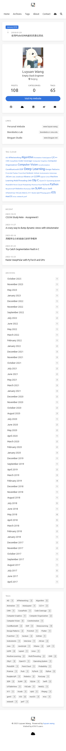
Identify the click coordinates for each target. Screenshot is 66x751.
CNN (7, 161)
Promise (35, 185)
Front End (22, 173)
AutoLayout (46, 157)
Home (7, 14)
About (36, 14)
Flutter (15, 173)
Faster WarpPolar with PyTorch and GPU (25, 260)
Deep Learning (34, 169)
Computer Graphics (40, 161)
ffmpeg (43, 193)
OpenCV (42, 181)
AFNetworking (14, 157)
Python (54, 184)
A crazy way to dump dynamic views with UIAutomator (32, 228)
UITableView (10, 193)
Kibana (27, 176)
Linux (48, 177)
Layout (42, 177)
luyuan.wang (48, 723)
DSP (22, 169)
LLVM (37, 176)
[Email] (55, 107)
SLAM (38, 188)
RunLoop (27, 189)
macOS (9, 196)
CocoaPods (14, 161)
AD (7, 157)
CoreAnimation (44, 165)
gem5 (48, 193)
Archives (17, 14)
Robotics (19, 188)
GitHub (36, 173)
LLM (31, 177)
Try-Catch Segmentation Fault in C (22, 249)
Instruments (44, 173)
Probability (27, 185)
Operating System (53, 181)
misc (14, 196)
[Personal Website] (55, 14)
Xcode (34, 193)
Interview (53, 173)
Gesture (29, 173)
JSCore (9, 176)
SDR (33, 188)
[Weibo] (44, 107)
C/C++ (54, 157)
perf (25, 196)
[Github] (11, 107)
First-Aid (9, 173)
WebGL (25, 193)
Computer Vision (28, 164)
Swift (50, 188)
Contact (46, 14)
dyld (38, 193)
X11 (29, 193)
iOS (53, 192)
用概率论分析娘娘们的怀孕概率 (21, 238)
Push (40, 185)
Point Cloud (17, 185)
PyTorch (46, 184)
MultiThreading (20, 180)
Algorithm (27, 157)
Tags (27, 14)
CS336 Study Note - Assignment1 (22, 217)
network (20, 196)
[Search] (61, 14)
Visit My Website (33, 98)
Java (13, 177)
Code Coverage (25, 161)
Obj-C (35, 180)
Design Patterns (52, 169)
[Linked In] (33, 107)
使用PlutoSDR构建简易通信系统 (27, 35)
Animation (38, 157)
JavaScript (19, 177)
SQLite (44, 189)
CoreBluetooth (12, 169)
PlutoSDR (9, 185)
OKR (30, 180)
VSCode (19, 193)
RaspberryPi (10, 189)
